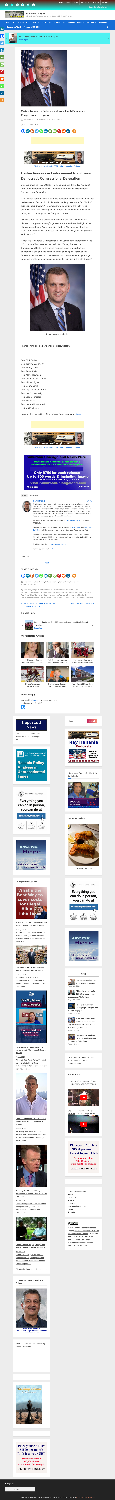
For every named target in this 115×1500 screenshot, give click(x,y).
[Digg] (68, 130)
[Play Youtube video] (83, 1097)
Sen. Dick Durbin (69, 598)
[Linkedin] (46, 130)
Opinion (75, 2)
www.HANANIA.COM (73, 521)
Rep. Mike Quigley (81, 595)
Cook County (39, 582)
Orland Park (74, 582)
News (68, 2)
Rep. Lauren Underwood (49, 595)
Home (61, 2)
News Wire (102, 22)
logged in (36, 700)
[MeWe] (28, 130)
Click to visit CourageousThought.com (31, 1269)
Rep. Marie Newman (66, 595)
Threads (71, 1212)
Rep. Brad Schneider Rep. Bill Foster (34, 592)
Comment (71, 22)
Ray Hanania (43, 119)
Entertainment (85, 2)
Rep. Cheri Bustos (54, 592)
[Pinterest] (59, 130)
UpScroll (71, 1209)
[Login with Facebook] (23, 707)
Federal (61, 582)
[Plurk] (32, 130)
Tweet (46, 563)
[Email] (50, 130)
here (78, 414)
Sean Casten (57, 598)
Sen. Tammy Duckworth (84, 598)
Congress (35, 590)
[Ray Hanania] (26, 511)
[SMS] (55, 130)
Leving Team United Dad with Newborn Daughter (38, 37)
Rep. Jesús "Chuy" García (30, 595)
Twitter (51, 549)
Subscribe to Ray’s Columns (98, 7)
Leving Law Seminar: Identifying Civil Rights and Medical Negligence (83, 1008)
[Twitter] (37, 130)
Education (38, 628)
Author (24, 496)
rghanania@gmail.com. (57, 544)
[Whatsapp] (41, 130)
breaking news (29, 582)
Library (33, 22)
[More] (74, 130)
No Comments (57, 119)
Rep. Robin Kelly (46, 598)
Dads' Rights (23, 40)
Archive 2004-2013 (32, 27)
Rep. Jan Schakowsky (83, 592)
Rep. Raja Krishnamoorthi (30, 598)
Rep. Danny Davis (67, 592)
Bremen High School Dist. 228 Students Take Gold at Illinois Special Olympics (61, 623)
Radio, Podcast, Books (86, 22)
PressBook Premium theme (85, 1497)
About (8, 22)
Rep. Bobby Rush (72, 590)
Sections (20, 22)
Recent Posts (33, 496)
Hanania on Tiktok (14, 27)
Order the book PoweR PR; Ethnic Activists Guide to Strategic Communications (81, 1060)
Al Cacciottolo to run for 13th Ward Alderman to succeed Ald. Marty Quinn (82, 994)
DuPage (48, 582)
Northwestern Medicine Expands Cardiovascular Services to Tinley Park (82, 1038)
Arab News (76, 528)
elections (55, 582)
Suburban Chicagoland (36, 13)
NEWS (83, 974)
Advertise (105, 2)
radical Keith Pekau (58, 590)
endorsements (45, 590)
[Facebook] (23, 130)
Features (96, 2)
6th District (27, 590)
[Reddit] (64, 130)
